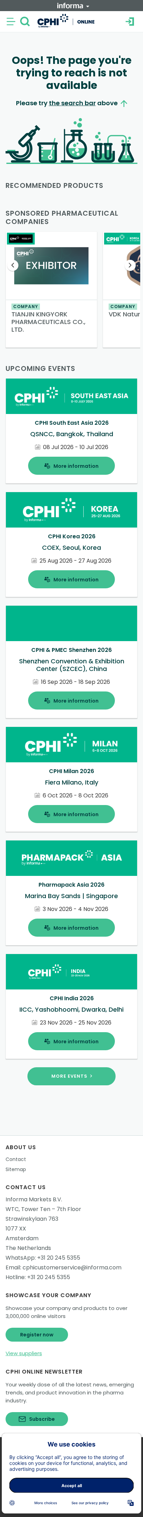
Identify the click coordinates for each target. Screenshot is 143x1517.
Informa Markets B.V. (34, 1199)
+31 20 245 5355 (58, 1258)
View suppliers (24, 1353)
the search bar (72, 103)
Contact (16, 1159)
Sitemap (16, 1169)
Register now (36, 1334)
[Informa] (73, 5)
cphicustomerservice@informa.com (72, 1267)
